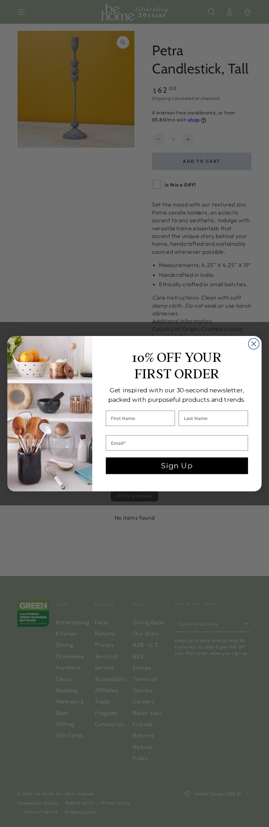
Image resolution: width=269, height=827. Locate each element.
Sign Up (177, 465)
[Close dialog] (253, 343)
